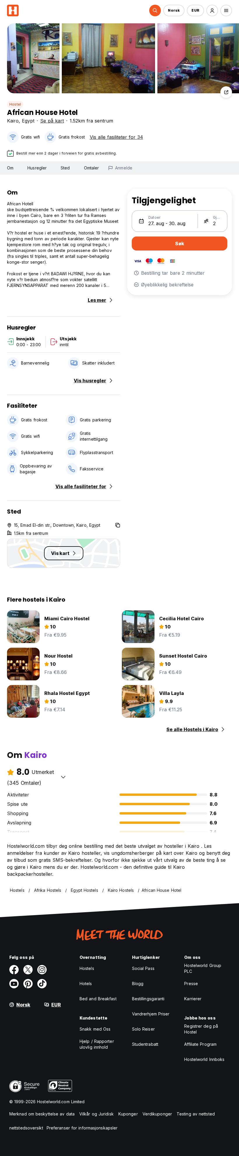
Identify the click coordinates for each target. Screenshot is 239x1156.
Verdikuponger (157, 1113)
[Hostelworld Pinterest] (28, 983)
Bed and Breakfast (98, 998)
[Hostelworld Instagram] (42, 969)
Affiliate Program (200, 1044)
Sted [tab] (65, 167)
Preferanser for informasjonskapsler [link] (82, 1127)
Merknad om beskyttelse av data (42, 1113)
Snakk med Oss (95, 1029)
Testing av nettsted (196, 1113)
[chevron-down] (63, 777)
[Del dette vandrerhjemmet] (226, 92)
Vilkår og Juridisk (96, 1113)
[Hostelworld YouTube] (14, 983)
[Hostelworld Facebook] (14, 969)
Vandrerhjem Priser (151, 1013)
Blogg (138, 983)
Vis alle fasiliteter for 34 (116, 137)
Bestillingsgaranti (148, 998)
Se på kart (52, 121)
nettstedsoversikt (26, 1127)
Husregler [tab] (37, 167)
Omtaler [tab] (91, 167)
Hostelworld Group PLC (202, 968)
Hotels (86, 983)
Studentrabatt (145, 1044)
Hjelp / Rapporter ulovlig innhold (97, 1044)
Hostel (15, 104)
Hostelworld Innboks (204, 1059)
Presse (191, 983)
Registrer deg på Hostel (201, 1029)
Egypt (28, 121)
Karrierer (192, 998)
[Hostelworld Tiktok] (42, 983)
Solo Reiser (143, 1029)
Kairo (13, 121)
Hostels (87, 968)
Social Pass (143, 968)
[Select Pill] (155, 10)
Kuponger (128, 1113)
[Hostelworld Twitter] (28, 969)
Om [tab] (10, 167)
